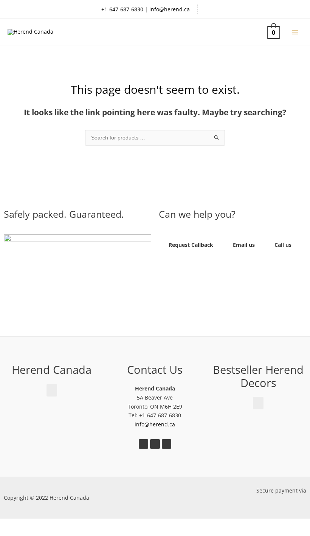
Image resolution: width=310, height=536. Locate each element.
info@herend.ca (169, 9)
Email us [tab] (244, 244)
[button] (78, 276)
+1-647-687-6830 (122, 9)
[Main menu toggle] (295, 32)
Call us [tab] (282, 244)
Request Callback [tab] (191, 244)
